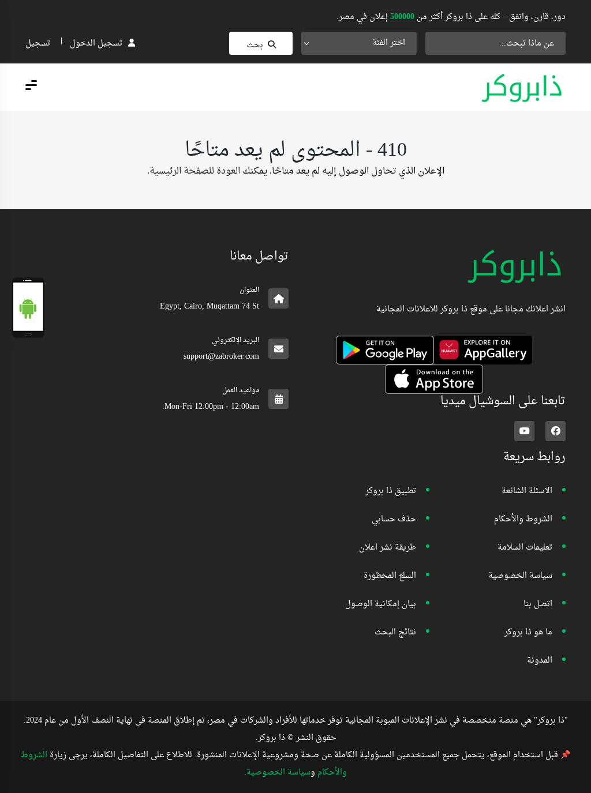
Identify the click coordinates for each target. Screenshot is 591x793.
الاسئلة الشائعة (527, 491)
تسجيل (37, 43)
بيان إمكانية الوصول (380, 604)
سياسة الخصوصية (520, 576)
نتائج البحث (395, 632)
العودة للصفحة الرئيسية (194, 171)
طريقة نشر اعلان (387, 547)
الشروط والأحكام (523, 519)
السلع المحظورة (390, 576)
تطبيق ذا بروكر (390, 491)
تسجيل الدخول (96, 43)
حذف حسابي (394, 519)
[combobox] (359, 43)
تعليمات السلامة (525, 547)
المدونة (539, 660)
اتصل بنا (537, 604)
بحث (254, 45)
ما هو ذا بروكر (528, 632)
